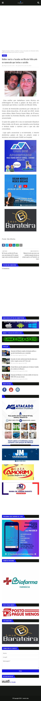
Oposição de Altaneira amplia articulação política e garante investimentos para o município (23, 352)
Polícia (12, 51)
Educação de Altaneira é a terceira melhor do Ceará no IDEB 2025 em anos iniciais (24, 376)
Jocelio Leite (26, 698)
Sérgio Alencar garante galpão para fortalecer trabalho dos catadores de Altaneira (25, 368)
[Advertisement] (20, 26)
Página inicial (5, 51)
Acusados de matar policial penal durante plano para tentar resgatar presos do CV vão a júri (24, 360)
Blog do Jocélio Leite (9, 65)
